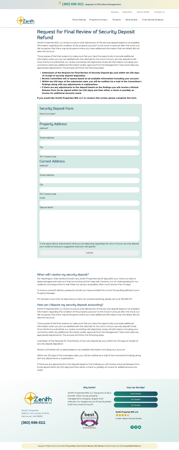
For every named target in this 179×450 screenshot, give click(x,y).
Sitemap (90, 446)
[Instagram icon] (136, 428)
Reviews (115, 12)
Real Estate (131, 20)
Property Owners (99, 20)
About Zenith (143, 12)
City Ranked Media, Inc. (133, 446)
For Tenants (135, 405)
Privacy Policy (70, 446)
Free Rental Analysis (152, 20)
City (41, 147)
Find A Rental (136, 394)
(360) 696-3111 (73, 4)
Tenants (116, 20)
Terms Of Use (81, 446)
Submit (89, 253)
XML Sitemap (99, 446)
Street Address (47, 138)
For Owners (135, 399)
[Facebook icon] (132, 428)
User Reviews (135, 418)
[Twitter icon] (139, 428)
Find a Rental (79, 20)
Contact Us (159, 12)
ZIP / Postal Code (48, 157)
